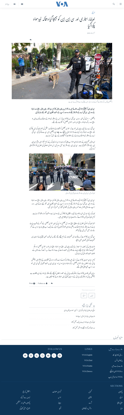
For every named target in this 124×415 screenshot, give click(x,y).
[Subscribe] (25, 355)
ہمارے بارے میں (117, 366)
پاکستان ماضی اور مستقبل (23, 403)
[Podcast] (31, 355)
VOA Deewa (87, 371)
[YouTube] (22, 4)
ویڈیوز (59, 403)
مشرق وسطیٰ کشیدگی (25, 408)
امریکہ (93, 13)
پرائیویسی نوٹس (119, 360)
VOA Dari (88, 360)
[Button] (30, 40)
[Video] (14, 4)
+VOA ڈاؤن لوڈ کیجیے (116, 371)
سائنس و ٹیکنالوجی (87, 408)
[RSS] (36, 355)
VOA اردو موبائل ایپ (115, 377)
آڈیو (60, 408)
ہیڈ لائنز (7, 4)
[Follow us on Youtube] (48, 355)
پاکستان (120, 392)
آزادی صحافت (56, 392)
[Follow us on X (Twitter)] (54, 355)
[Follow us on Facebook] (59, 355)
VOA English (87, 355)
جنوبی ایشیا (120, 403)
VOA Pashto (87, 366)
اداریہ (59, 397)
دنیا (122, 408)
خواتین (90, 397)
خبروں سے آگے (25, 397)
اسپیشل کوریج (26, 392)
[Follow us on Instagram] (42, 355)
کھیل (90, 392)
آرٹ (90, 403)
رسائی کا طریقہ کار (117, 355)
